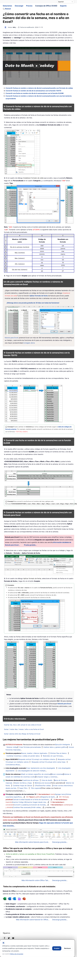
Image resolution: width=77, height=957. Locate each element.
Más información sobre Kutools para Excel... (32, 842)
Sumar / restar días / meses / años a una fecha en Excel (24, 729)
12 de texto (45, 794)
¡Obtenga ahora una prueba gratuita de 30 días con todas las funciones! (33, 303)
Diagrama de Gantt (48, 797)
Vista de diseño (46, 780)
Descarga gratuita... (60, 842)
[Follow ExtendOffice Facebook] (4, 938)
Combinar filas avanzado (22, 807)
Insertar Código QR (19, 802)
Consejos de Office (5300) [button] (46, 6)
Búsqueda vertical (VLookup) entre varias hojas (48, 762)
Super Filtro (23, 788)
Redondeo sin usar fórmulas (53, 756)
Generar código (12, 747)
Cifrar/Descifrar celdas (43, 785)
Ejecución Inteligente (62, 744)
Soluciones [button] (7, 6)
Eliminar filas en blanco (58, 753)
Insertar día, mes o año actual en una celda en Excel (22, 725)
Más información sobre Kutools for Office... (32, 920)
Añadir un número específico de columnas (36, 774)
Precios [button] (29, 6)
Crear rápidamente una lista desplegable (40, 768)
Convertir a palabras (21, 805)
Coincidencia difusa (13, 765)
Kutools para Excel (11, 338)
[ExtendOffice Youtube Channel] (13, 938)
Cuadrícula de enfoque (30, 780)
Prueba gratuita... (30, 545)
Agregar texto (60, 794)
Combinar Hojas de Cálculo (22, 785)
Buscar (8, 9)
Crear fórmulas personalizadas (30, 747)
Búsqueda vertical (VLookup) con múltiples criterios (36, 759)
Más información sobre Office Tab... (35, 880)
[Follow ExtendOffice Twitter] (9, 938)
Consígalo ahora (29, 343)
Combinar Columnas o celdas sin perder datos (23, 756)
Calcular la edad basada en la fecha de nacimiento (31, 799)
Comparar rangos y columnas (46, 777)
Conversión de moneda (37, 805)
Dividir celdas (36, 807)
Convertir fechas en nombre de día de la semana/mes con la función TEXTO (33, 91)
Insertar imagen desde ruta (36, 802)
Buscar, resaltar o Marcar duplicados (34, 753)
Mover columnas (57, 774)
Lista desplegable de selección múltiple (31, 771)
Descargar (19, 6)
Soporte (63, 6)
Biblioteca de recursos (43, 783)
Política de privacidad (16, 954)
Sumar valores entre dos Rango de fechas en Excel (22, 734)
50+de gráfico (33, 797)
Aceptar (57, 948)
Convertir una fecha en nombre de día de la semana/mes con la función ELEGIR (35, 93)
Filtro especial (36, 788)
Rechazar (67, 948)
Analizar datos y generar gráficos (55, 747)
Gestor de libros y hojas (23, 783)
